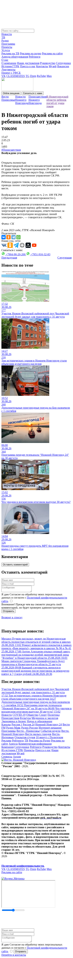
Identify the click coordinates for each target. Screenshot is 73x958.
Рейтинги (34, 56)
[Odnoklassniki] (8, 237)
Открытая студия (25, 737)
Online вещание (11, 93)
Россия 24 (29, 724)
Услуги (5, 50)
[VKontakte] (3, 237)
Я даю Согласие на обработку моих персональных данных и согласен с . (34, 598)
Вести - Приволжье (28, 730)
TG (27, 75)
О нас (4, 59)
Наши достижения (28, 63)
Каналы (6, 724)
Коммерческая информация (35, 743)
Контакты (42, 66)
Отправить (8, 611)
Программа (8, 43)
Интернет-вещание (50, 727)
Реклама (6, 740)
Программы (8, 730)
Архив (17, 756)
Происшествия (10, 718)
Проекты (6, 47)
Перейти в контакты (13, 954)
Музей (53, 66)
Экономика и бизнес (13, 721)
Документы (8, 69)
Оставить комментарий (15, 564)
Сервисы (6, 756)
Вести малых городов (38, 734)
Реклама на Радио (39, 740)
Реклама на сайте (52, 53)
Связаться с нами (32, 93)
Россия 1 (17, 724)
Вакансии (63, 66)
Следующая (64, 257)
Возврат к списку (12, 617)
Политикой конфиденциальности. (22, 865)
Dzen (33, 75)
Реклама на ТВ (10, 53)
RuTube (41, 75)
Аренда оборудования (14, 56)
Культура (25, 718)
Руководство (47, 63)
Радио (5, 40)
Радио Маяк (13, 727)
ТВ (3, 37)
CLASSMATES (15, 75)
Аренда (13, 743)
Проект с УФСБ (11, 72)
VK (3, 75)
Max (49, 75)
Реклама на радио (30, 53)
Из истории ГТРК (12, 750)
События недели (51, 730)
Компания (7, 746)
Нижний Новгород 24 (48, 724)
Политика (53, 714)
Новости (6, 34)
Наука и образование (39, 721)
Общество (32, 714)
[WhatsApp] (18, 237)
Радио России (29, 727)
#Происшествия (11, 149)
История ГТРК (10, 66)
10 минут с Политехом (49, 737)
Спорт (43, 714)
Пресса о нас (27, 66)
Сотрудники (63, 63)
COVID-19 (19, 714)
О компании (8, 63)
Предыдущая (9, 257)
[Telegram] (13, 237)
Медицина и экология (45, 718)
